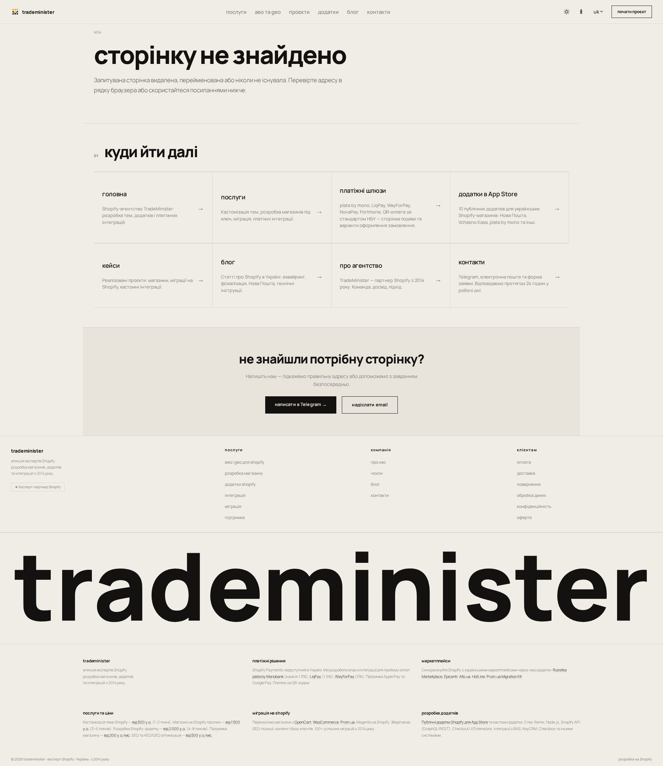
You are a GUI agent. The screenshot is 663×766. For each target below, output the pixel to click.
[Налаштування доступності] (581, 12)
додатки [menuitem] (328, 12)
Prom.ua (347, 722)
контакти (380, 495)
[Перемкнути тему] (566, 12)
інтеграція (235, 495)
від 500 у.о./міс (199, 735)
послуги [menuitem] (236, 12)
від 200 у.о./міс (117, 735)
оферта (524, 517)
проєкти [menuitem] (299, 12)
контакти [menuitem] (378, 12)
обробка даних (531, 495)
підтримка (235, 517)
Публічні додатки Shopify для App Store (455, 722)
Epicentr (451, 676)
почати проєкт (631, 12)
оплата (524, 462)
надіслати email (370, 404)
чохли (377, 473)
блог (375, 484)
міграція (233, 506)
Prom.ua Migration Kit (504, 676)
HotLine (478, 676)
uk (600, 11)
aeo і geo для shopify (244, 462)
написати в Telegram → (301, 404)
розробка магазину (244, 473)
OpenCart (303, 722)
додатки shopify (240, 484)
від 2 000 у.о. (174, 728)
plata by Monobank (268, 676)
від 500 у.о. (142, 722)
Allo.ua (464, 676)
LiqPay (315, 676)
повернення (529, 484)
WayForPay (344, 676)
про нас (378, 462)
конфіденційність (534, 506)
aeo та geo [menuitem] (268, 12)
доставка (526, 473)
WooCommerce (326, 722)
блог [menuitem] (353, 12)
